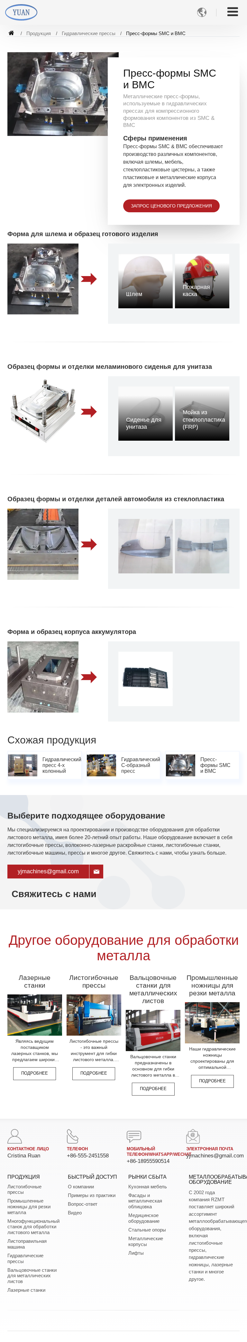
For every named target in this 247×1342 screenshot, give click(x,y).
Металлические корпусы (145, 1241)
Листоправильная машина (27, 1244)
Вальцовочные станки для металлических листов (153, 989)
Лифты (136, 1253)
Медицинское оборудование (144, 1218)
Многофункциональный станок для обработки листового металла (32, 1226)
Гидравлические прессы (88, 33)
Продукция (38, 33)
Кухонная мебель (147, 1186)
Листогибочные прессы (93, 981)
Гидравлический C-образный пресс (140, 765)
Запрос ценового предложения (171, 205)
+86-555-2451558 (88, 1156)
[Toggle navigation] (233, 11)
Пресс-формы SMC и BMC (215, 765)
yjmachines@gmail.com (48, 871)
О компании (81, 1186)
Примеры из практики (91, 1195)
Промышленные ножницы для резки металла (212, 985)
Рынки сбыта (147, 1177)
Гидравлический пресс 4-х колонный (61, 765)
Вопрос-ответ (82, 1204)
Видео (75, 1212)
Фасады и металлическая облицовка (145, 1201)
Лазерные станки (34, 981)
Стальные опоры (147, 1229)
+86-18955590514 (148, 1161)
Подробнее (34, 1073)
